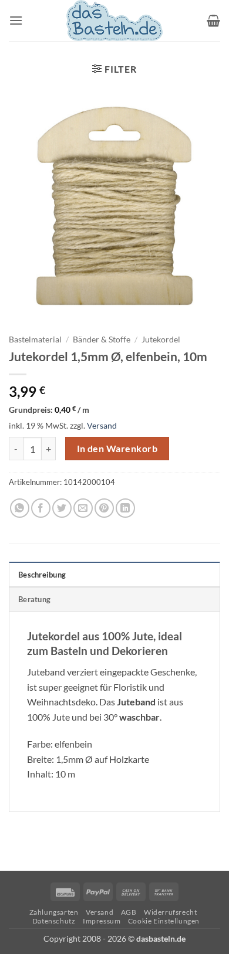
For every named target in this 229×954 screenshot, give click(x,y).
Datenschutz (54, 920)
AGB (129, 912)
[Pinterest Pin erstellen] (104, 508)
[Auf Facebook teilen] (40, 508)
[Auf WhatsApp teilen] (19, 508)
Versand (102, 425)
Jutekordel (161, 339)
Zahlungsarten (54, 912)
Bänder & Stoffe (101, 339)
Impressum (102, 920)
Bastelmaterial (35, 339)
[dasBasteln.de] (114, 20)
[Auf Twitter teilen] (62, 508)
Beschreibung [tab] (42, 574)
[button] (16, 20)
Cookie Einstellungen (164, 920)
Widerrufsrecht (170, 912)
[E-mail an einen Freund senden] (83, 508)
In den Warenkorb (117, 448)
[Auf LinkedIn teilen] (125, 508)
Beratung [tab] (34, 599)
